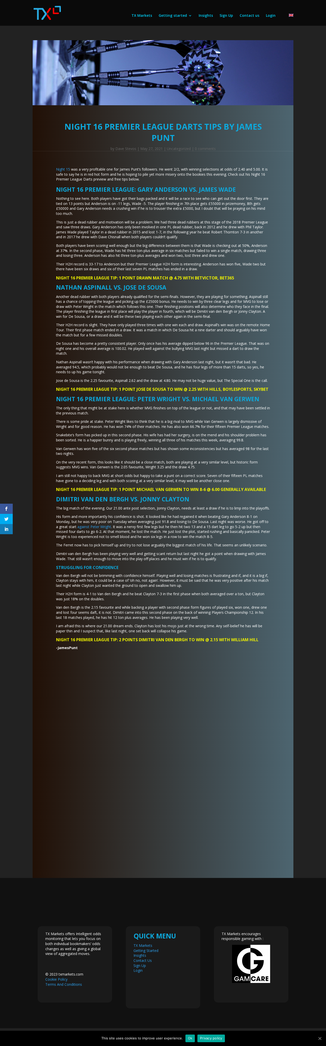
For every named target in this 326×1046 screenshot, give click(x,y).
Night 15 (63, 169)
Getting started (173, 16)
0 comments (205, 148)
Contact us (249, 16)
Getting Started (145, 950)
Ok (190, 1038)
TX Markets (141, 16)
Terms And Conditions (63, 984)
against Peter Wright (94, 526)
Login (271, 16)
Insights (206, 16)
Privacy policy (211, 1038)
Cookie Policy (56, 979)
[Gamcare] (251, 964)
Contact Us (142, 960)
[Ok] (319, 1038)
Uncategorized (179, 148)
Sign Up (226, 16)
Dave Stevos (125, 148)
